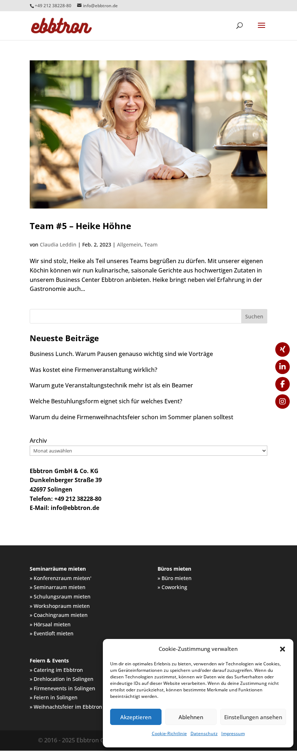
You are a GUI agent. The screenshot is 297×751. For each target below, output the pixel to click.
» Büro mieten (175, 578)
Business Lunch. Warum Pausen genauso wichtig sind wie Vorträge (121, 354)
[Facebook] (282, 384)
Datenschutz (204, 733)
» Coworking (172, 587)
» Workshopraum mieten (60, 605)
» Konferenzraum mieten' (60, 578)
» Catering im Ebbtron (56, 669)
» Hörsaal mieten (50, 624)
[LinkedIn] (282, 367)
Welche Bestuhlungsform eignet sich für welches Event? (106, 401)
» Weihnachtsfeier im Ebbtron (66, 706)
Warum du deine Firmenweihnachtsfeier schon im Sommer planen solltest (131, 417)
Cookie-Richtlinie (169, 733)
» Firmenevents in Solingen (62, 688)
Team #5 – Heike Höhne (80, 226)
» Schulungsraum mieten (60, 596)
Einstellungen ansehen (253, 717)
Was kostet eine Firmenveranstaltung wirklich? (93, 370)
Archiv (38, 441)
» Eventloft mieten (52, 633)
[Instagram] (282, 401)
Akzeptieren (135, 717)
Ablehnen (191, 717)
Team (151, 244)
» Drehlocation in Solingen (61, 678)
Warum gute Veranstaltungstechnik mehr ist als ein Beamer (111, 385)
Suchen (254, 316)
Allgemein (129, 244)
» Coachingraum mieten (59, 614)
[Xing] (282, 349)
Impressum (233, 733)
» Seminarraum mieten (57, 587)
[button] (282, 649)
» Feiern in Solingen (54, 697)
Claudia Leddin (58, 244)
